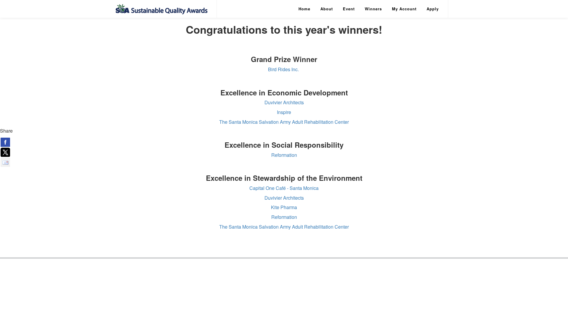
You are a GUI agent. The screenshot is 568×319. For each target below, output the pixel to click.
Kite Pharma (284, 207)
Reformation (284, 155)
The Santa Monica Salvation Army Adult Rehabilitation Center (284, 121)
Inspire (284, 112)
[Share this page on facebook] (5, 142)
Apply (433, 9)
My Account (404, 9)
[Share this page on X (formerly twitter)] (5, 152)
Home (304, 9)
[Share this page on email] (5, 162)
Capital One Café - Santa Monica (284, 188)
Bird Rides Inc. (284, 69)
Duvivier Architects (284, 102)
